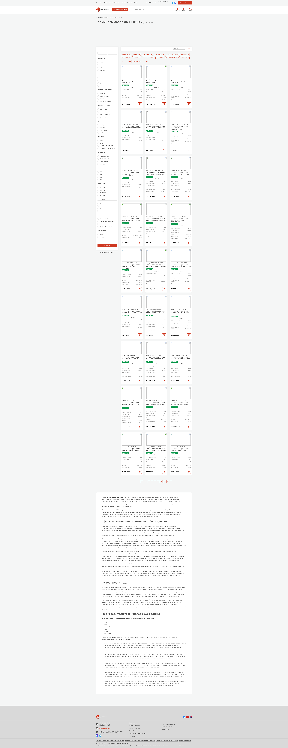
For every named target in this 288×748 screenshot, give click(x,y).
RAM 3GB (102, 190)
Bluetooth (102, 93)
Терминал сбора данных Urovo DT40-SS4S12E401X (155, 358)
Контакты (123, 2)
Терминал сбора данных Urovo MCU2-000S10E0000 (131, 127)
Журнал (116, 2)
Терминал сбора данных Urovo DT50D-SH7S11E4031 (155, 219)
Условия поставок (134, 725)
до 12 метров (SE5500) (106, 226)
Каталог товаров (121, 9)
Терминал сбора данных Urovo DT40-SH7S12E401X (155, 403)
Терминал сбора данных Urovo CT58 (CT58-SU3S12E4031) (131, 266)
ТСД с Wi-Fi (159, 57)
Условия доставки (134, 728)
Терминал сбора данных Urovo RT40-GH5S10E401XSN (180, 127)
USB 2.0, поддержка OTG (107, 101)
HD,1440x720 (103, 164)
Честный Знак (125, 54)
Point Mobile (103, 130)
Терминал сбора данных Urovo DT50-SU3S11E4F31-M (156, 449)
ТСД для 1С (185, 57)
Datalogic (102, 125)
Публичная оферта (185, 740)
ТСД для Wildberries (172, 57)
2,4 (100, 78)
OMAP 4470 (103, 143)
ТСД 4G (128, 61)
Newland (102, 127)
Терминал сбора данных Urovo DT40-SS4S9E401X (131, 358)
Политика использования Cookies (167, 740)
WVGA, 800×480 (104, 156)
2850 (101, 65)
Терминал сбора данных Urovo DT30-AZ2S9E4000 (155, 312)
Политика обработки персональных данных (110, 740)
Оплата (136, 2)
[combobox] (151, 9)
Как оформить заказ (168, 724)
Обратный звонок (185, 2)
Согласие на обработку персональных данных (140, 740)
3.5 (100, 83)
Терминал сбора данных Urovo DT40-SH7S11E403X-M (131, 404)
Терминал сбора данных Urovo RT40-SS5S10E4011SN (156, 265)
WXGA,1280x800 (104, 161)
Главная (98, 17)
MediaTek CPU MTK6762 (106, 146)
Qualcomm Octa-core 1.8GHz (107, 148)
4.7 (100, 86)
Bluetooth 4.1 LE (104, 96)
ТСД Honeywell (147, 54)
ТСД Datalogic (125, 57)
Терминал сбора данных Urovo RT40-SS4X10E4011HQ (181, 265)
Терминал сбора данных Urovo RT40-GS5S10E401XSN (131, 174)
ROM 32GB (103, 192)
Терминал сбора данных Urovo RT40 (180, 81)
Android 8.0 (103, 112)
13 (100, 211)
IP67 (101, 179)
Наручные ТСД (138, 61)
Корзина (189, 10)
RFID (101, 234)
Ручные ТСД (137, 57)
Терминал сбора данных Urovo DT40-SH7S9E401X (180, 173)
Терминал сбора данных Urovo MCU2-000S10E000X (155, 127)
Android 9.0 (103, 117)
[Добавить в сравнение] (141, 66)
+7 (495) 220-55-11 (163, 1)
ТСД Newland (184, 54)
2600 (101, 62)
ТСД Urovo (136, 54)
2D (122, 61)
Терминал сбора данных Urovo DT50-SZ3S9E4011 (180, 449)
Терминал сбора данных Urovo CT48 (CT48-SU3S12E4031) (180, 220)
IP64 (101, 174)
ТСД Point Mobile (172, 54)
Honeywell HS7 (104, 219)
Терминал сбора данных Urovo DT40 (155, 81)
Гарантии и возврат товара (137, 733)
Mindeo (102, 132)
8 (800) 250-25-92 (163, 3)
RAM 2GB (102, 187)
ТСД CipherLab (159, 54)
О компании (99, 2)
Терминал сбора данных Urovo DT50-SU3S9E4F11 (131, 449)
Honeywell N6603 (105, 224)
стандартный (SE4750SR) (107, 221)
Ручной (102, 237)
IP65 (101, 177)
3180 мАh (102, 70)
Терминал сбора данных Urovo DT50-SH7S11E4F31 (131, 219)
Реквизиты (165, 729)
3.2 (100, 80)
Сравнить (177, 9)
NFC (147, 61)
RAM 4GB (102, 195)
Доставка (130, 2)
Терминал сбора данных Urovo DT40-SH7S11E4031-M (181, 358)
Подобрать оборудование (107, 252)
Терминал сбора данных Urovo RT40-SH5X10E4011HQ (132, 312)
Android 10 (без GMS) (105, 114)
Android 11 (102, 140)
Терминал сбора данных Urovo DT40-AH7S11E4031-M (156, 173)
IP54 (101, 172)
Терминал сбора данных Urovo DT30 (131, 81)
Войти (183, 10)
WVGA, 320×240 (104, 159)
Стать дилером (108, 2)
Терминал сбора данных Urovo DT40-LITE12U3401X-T (180, 312)
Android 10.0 (103, 109)
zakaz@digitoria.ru (151, 2)
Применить (107, 245)
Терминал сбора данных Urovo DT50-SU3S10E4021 (180, 403)
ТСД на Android (149, 57)
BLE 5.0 (102, 99)
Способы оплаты (134, 731)
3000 (101, 67)
